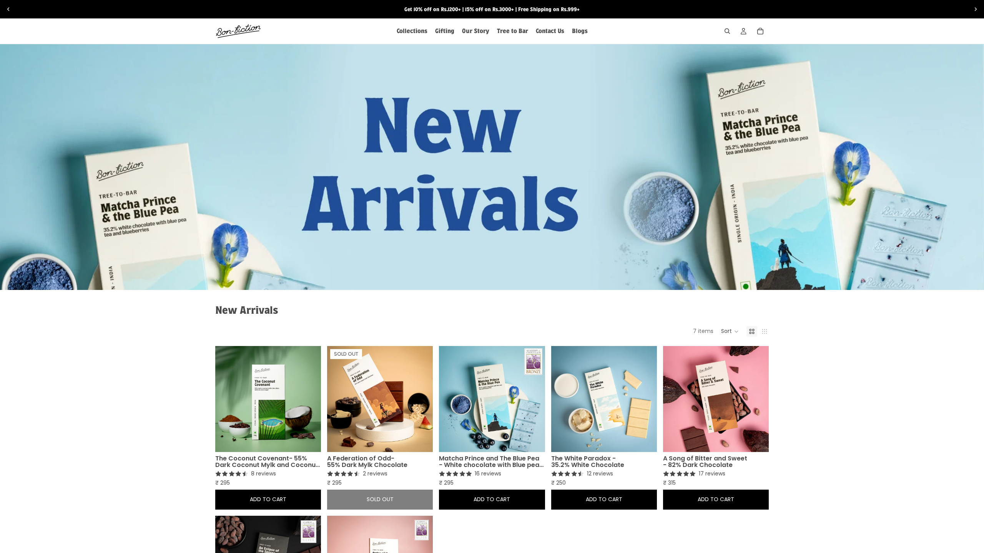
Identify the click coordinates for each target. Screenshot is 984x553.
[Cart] (760, 31)
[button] (730, 331)
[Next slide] (975, 9)
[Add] (315, 440)
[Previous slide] (8, 9)
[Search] (727, 31)
